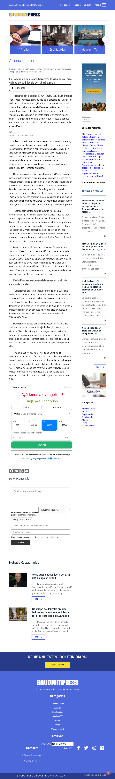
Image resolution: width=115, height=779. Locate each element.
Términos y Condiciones (95, 775)
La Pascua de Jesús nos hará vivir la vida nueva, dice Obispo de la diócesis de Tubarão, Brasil (40, 81)
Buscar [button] (87, 119)
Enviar (21, 542)
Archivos (46, 744)
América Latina (21, 60)
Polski (98, 4)
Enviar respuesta (50, 509)
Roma (84, 422)
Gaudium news (16, 69)
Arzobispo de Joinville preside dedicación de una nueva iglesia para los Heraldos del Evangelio (50, 612)
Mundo (85, 420)
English (87, 4)
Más (37, 599)
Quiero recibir (57, 665)
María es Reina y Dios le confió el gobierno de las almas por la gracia (92, 148)
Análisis (85, 411)
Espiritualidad (88, 414)
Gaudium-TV (87, 417)
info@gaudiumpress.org (32, 755)
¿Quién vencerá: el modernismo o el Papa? (92, 175)
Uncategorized (88, 425)
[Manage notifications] (108, 773)
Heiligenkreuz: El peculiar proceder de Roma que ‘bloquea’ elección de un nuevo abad (93, 158)
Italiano (77, 4)
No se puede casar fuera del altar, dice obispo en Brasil (51, 576)
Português (64, 4)
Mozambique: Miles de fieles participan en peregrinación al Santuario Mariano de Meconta (93, 138)
